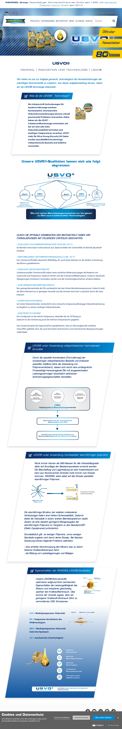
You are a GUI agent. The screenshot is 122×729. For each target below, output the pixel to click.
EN (16, 13)
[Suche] (114, 21)
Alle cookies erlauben (103, 718)
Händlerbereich (108, 13)
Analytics (100, 725)
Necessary (115, 725)
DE (9, 13)
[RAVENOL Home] (16, 22)
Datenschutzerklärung (62, 718)
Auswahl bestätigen (81, 718)
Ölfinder (79, 21)
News (71, 21)
